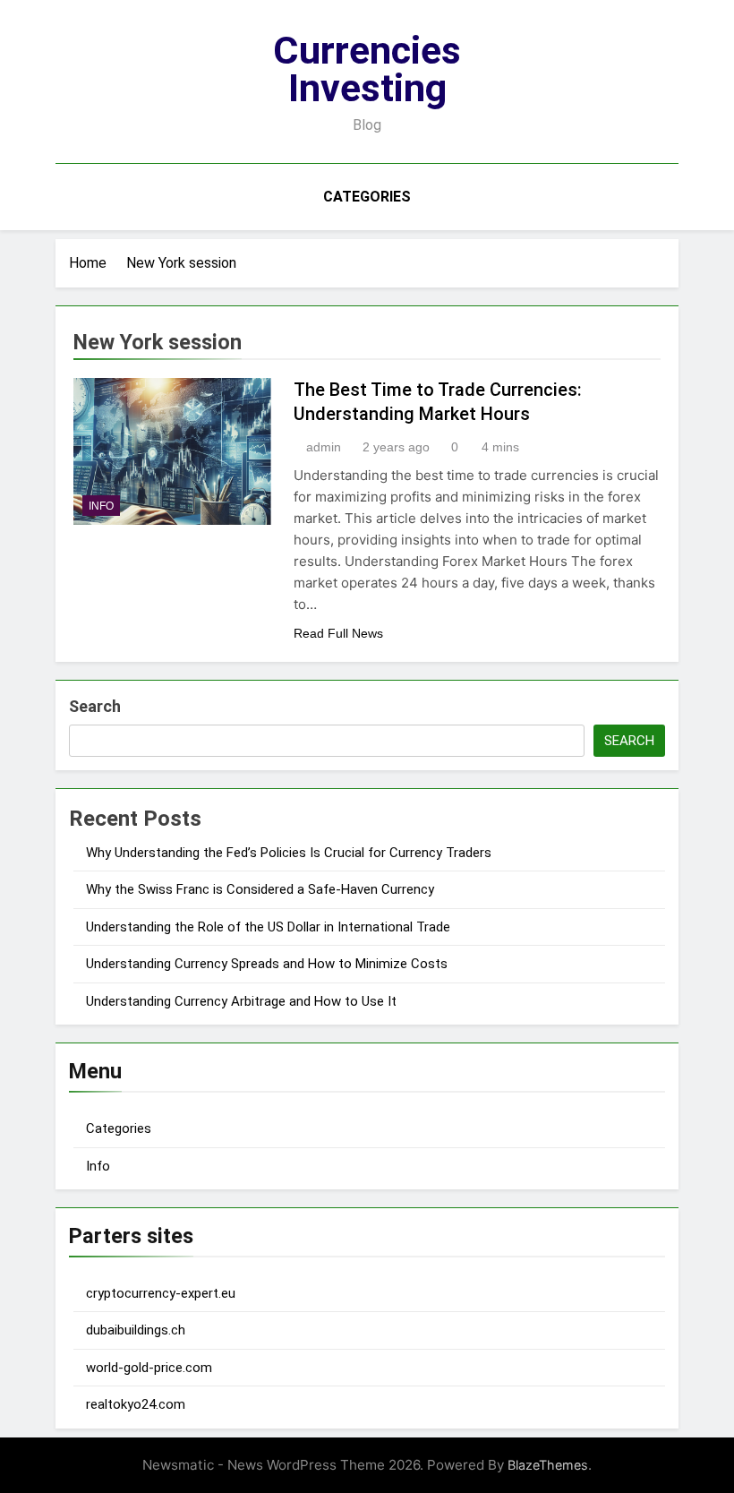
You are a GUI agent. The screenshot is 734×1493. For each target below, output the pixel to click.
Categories (367, 196)
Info (98, 1166)
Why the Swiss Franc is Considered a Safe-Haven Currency (260, 889)
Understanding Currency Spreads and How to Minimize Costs (267, 964)
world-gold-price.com (149, 1368)
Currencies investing (367, 69)
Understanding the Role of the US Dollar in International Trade (268, 927)
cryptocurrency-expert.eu (160, 1293)
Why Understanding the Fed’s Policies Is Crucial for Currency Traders (288, 853)
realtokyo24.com (135, 1404)
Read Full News (338, 633)
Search (95, 706)
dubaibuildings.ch (135, 1330)
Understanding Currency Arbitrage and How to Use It (241, 1001)
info (101, 506)
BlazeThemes (548, 1464)
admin (323, 447)
